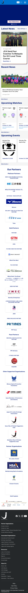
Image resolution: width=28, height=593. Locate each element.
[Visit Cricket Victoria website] (14, 478)
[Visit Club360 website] (14, 361)
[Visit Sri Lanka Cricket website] (14, 453)
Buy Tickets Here (14, 21)
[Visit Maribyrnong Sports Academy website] (14, 465)
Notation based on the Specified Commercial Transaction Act (12, 591)
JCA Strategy (4, 570)
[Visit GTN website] (14, 238)
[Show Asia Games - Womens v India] (13, 24)
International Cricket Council (7, 538)
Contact (3, 574)
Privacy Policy (14, 588)
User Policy (14, 585)
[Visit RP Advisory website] (14, 345)
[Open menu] (25, 2)
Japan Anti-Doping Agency (7, 546)
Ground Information (5, 558)
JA (21, 2)
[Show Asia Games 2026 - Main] (11, 24)
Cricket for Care (5, 528)
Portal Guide (4, 560)
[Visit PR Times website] (14, 324)
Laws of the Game (5, 552)
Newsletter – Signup (6, 576)
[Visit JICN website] (14, 308)
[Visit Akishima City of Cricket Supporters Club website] (14, 434)
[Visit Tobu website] (14, 217)
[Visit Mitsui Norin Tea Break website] (14, 270)
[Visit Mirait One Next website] (14, 254)
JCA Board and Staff (6, 572)
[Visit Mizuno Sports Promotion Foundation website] (14, 378)
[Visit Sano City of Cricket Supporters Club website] (14, 420)
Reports (3, 556)
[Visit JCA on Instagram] (22, 516)
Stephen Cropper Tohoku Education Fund (11, 530)
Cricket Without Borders (7, 532)
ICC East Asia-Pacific (6, 540)
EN (18, 2)
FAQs (14, 583)
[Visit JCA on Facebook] (17, 516)
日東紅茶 (16, 278)
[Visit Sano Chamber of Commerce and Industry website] (14, 392)
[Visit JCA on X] (19, 516)
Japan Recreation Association (8, 544)
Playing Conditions (5, 554)
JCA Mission (4, 568)
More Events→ (4, 164)
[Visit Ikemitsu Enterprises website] (14, 292)
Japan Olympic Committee (7, 542)
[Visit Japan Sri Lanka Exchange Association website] (14, 406)
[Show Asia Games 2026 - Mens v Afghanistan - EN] (14, 24)
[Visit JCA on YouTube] (25, 516)
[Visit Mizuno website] (14, 201)
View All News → (22, 28)
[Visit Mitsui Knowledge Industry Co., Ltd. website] (14, 184)
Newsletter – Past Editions (7, 578)
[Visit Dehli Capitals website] (14, 490)
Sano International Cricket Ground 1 (8, 127)
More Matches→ (5, 132)
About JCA (3, 566)
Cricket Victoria (5, 526)
